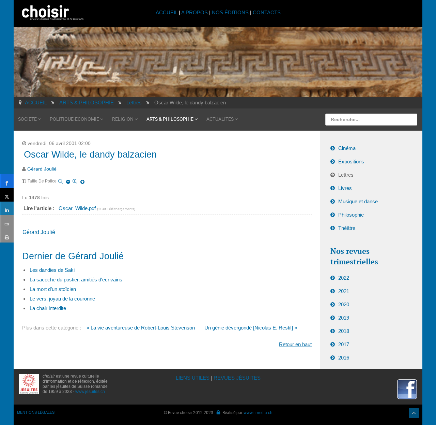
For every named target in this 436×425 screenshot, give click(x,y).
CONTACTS (267, 12)
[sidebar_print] (7, 236)
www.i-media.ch (258, 412)
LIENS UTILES (192, 378)
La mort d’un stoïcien (53, 289)
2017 (343, 344)
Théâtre (346, 228)
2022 (343, 278)
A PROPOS (194, 12)
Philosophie (351, 215)
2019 (343, 318)
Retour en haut (295, 344)
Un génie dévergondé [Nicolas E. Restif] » (250, 328)
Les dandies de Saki (52, 270)
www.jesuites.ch (90, 391)
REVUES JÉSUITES (237, 378)
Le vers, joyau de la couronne (62, 299)
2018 (343, 331)
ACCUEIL (167, 12)
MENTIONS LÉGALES (35, 412)
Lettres (346, 175)
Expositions (351, 161)
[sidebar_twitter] (7, 195)
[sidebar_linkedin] (7, 208)
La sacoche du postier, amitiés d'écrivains (76, 279)
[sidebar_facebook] (7, 181)
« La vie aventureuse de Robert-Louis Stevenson (141, 328)
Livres (345, 188)
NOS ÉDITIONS (230, 12)
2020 (343, 304)
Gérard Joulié (42, 169)
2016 (343, 358)
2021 (343, 291)
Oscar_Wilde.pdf (78, 208)
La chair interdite (48, 308)
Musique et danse (358, 201)
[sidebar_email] (7, 222)
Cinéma (347, 148)
